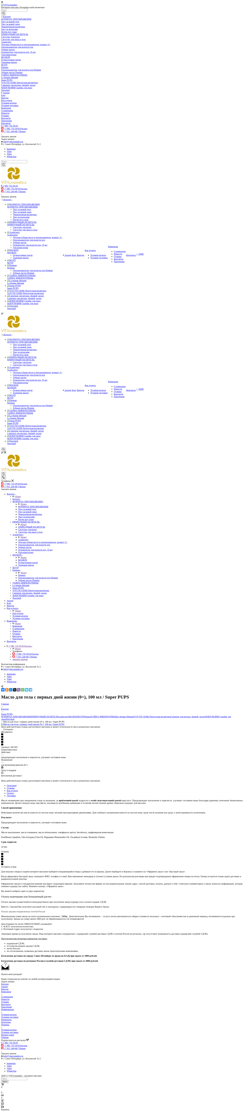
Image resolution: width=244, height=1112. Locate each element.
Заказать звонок (20, 659)
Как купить (17, 613)
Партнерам (6, 1007)
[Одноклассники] (6, 689)
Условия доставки (9, 1017)
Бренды (4, 989)
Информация (7, 1009)
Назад (18, 496)
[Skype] (26, 689)
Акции (4, 986)
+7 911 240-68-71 (15, 131)
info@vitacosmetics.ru (13, 141)
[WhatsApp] (22, 689)
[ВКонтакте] (3, 689)
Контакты (6, 1004)
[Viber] (18, 689)
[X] (14, 689)
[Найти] (3, 13)
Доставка (11, 795)
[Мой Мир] (10, 689)
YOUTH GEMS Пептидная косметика (152, 716)
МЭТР (81, 716)
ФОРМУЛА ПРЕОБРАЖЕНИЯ (33, 506)
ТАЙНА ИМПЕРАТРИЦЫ (104, 716)
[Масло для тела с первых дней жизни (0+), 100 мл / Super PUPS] (32, 724)
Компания (17, 626)
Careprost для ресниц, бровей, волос (188, 716)
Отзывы (11, 788)
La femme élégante (125, 716)
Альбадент (23, 540)
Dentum (21, 575)
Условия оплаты (9, 1014)
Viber (9, 151)
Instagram (11, 149)
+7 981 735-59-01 (10, 126)
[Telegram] (30, 689)
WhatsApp (11, 156)
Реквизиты (6, 1019)
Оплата (10, 793)
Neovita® (10, 719)
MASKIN (22, 560)
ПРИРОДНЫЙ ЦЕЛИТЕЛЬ (31, 527)
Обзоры (5, 1037)
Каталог (16, 499)
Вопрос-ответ (7, 1035)
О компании (7, 997)
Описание (12, 785)
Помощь (5, 1025)
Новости (5, 999)
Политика (6, 1022)
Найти (4, 1082)
